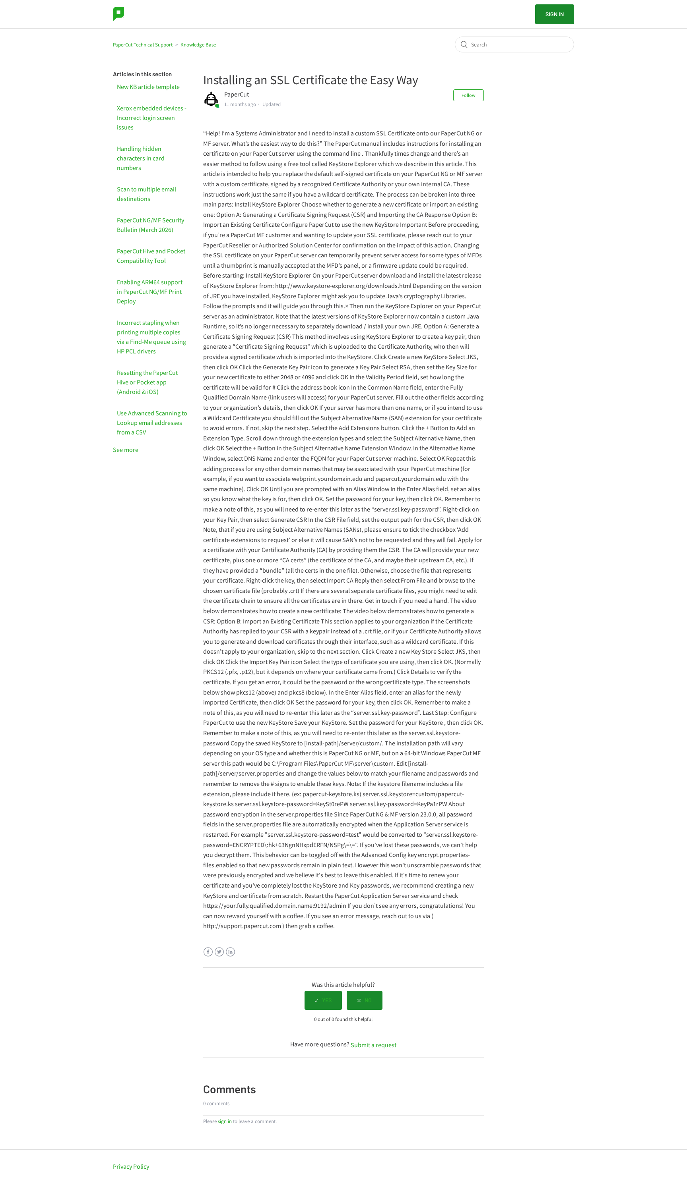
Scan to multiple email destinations (146, 194)
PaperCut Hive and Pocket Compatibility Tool (151, 255)
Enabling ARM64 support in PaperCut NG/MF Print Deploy (149, 291)
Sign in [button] (554, 14)
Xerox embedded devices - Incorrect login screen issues (151, 117)
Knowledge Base (198, 44)
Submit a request (373, 1045)
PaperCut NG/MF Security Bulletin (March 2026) (150, 225)
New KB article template (148, 87)
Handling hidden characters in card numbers (141, 158)
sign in (225, 1121)
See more (125, 450)
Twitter (219, 952)
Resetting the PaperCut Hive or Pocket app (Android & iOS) (147, 382)
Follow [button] (468, 95)
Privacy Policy (131, 1166)
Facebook (208, 952)
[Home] (118, 14)
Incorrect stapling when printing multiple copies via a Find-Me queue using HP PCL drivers (151, 336)
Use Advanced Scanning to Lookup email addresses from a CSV (152, 422)
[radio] (323, 1000)
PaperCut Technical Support (143, 44)
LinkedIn (230, 952)
